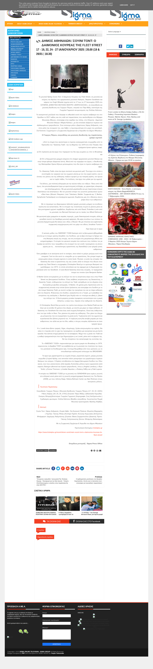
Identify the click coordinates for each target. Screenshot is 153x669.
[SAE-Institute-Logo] (16, 139)
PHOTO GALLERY (16, 42)
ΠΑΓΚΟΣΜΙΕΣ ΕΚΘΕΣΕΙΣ (18, 70)
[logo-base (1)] (14, 158)
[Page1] (102, 21)
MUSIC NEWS (15, 39)
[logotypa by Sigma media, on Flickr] (126, 311)
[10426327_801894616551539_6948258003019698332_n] (20, 150)
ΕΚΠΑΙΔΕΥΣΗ (15, 61)
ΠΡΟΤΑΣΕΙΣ (14, 73)
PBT (23, 653)
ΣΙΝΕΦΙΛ (13, 75)
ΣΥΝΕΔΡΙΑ (14, 77)
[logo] (11, 89)
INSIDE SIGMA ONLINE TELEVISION (50, 24)
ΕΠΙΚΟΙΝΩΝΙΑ (114, 24)
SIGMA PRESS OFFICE (18, 46)
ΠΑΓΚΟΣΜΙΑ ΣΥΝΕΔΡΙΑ (18, 68)
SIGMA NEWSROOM (17, 44)
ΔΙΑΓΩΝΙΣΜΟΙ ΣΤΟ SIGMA (19, 57)
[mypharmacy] (14, 131)
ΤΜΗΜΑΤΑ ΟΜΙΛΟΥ (75, 24)
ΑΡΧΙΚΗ (10, 24)
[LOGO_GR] (13, 166)
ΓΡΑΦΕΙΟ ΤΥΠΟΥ (16, 54)
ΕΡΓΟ (12, 63)
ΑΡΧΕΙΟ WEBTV (15, 52)
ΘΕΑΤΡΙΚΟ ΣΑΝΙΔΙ (49, 32)
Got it (132, 5)
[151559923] (15, 185)
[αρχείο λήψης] (14, 97)
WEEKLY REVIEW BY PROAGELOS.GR (17, 49)
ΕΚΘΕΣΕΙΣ (14, 59)
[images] (12, 114)
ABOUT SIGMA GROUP (24, 24)
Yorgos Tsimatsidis (57, 653)
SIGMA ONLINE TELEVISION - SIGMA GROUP (35, 651)
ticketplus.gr (97, 428)
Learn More (124, 5)
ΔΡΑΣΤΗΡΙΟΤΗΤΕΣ (96, 24)
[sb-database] (14, 106)
